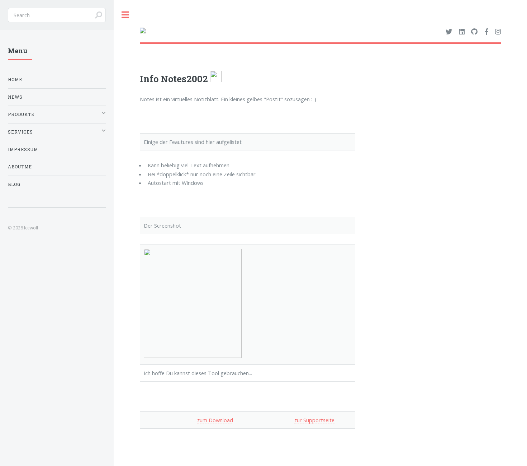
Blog (14, 184)
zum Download (215, 420)
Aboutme (20, 166)
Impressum (23, 149)
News (15, 97)
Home (15, 79)
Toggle (125, 15)
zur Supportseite (314, 420)
